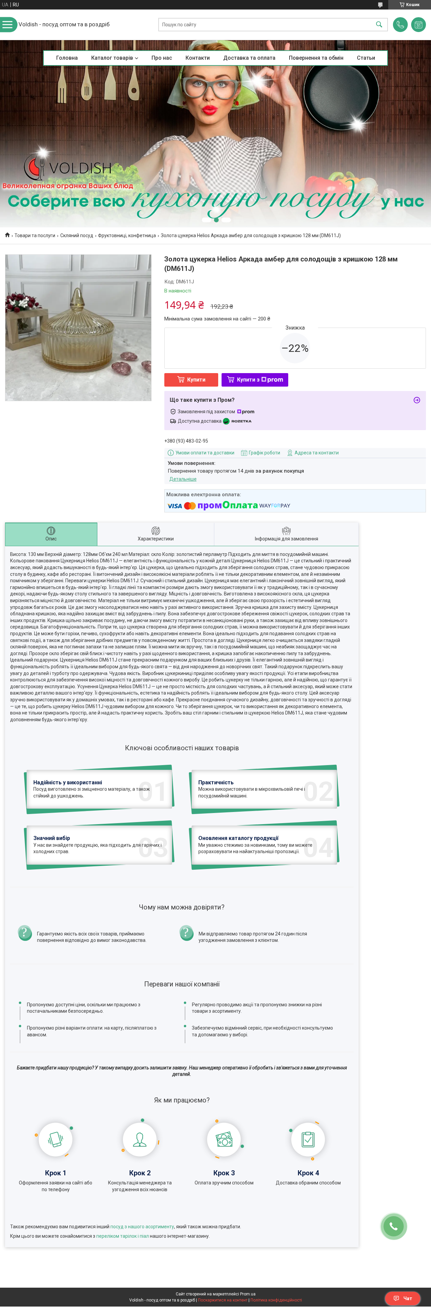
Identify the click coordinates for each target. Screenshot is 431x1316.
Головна (67, 58)
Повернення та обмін (316, 58)
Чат (407, 1298)
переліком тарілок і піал (122, 1236)
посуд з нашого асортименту (142, 1226)
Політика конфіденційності (276, 1300)
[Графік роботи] (418, 24)
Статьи (366, 58)
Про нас (162, 58)
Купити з (248, 379)
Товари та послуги (34, 235)
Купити (196, 379)
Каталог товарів (112, 58)
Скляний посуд (76, 235)
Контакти (198, 58)
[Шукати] (379, 25)
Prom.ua (248, 1294)
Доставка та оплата (249, 58)
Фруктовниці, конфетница (127, 235)
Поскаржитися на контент (222, 1300)
